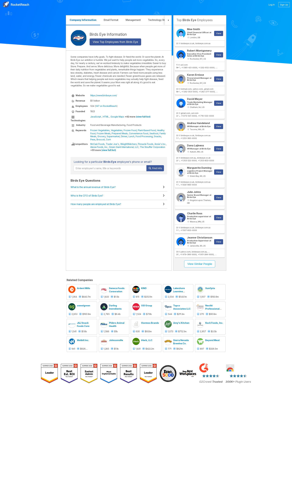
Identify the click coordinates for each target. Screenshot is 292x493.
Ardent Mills (83, 288)
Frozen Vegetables (100, 130)
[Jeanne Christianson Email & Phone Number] (181, 241)
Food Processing (144, 136)
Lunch (131, 136)
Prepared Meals (120, 133)
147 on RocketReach (106, 106)
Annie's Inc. (160, 144)
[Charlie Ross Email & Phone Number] (181, 217)
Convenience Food (138, 133)
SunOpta (210, 288)
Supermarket (113, 136)
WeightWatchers (128, 144)
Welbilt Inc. (83, 340)
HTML (106, 116)
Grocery (101, 136)
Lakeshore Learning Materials (179, 291)
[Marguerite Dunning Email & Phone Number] (181, 172)
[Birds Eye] (79, 38)
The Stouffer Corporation (152, 147)
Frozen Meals (103, 133)
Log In (272, 4)
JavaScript (95, 116)
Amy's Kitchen (181, 323)
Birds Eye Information (108, 34)
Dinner (124, 136)
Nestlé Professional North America (213, 308)
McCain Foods (97, 144)
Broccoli (101, 139)
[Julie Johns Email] (181, 197)
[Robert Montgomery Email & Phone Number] (181, 54)
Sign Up (284, 4)
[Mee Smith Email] (181, 33)
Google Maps (117, 116)
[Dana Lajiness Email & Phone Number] (181, 148)
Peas (92, 139)
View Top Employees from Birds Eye (115, 41)
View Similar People (199, 263)
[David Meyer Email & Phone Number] (181, 103)
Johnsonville (116, 340)
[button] (168, 20)
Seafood (153, 133)
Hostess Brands (150, 323)
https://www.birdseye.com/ (103, 95)
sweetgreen (83, 305)
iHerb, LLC (146, 340)
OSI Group (146, 305)
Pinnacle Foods (145, 144)
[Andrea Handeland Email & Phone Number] (181, 126)
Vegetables (116, 130)
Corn (108, 139)
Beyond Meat (212, 340)
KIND (144, 288)
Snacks (157, 136)
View (218, 33)
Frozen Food (130, 130)
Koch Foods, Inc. (214, 323)
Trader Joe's (112, 144)
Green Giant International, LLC (124, 147)
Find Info (156, 168)
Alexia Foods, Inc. (99, 147)
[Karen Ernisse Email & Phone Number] (181, 79)
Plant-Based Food (147, 130)
